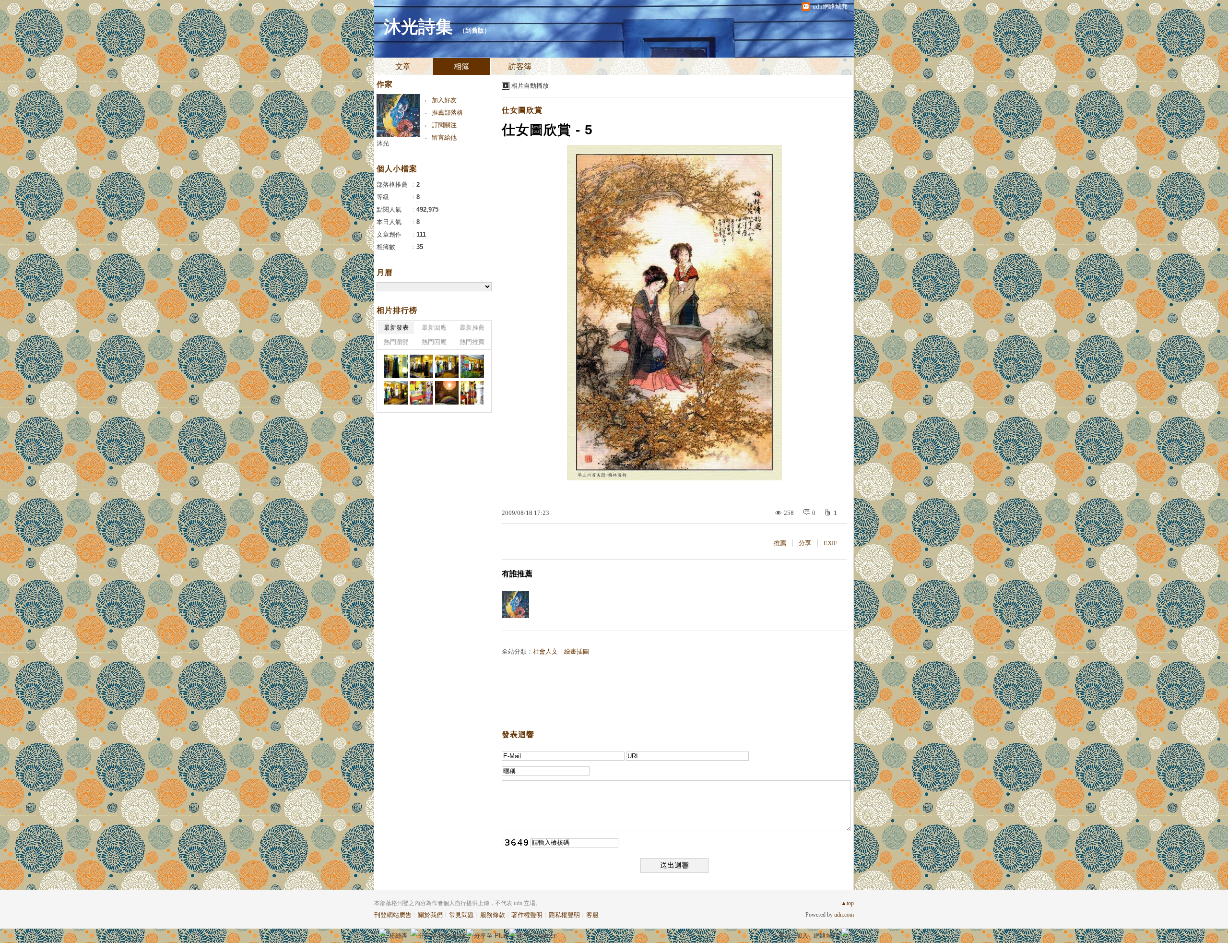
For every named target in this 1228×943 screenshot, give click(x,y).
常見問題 (461, 915)
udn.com (844, 914)
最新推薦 (472, 327)
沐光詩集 (418, 26)
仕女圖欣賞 (522, 110)
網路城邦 (826, 935)
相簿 (461, 66)
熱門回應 (434, 342)
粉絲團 (398, 935)
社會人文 (545, 651)
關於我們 (430, 915)
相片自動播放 (530, 85)
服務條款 (492, 915)
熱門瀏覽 (396, 342)
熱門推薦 (472, 342)
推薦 (780, 543)
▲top (847, 903)
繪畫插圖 (576, 651)
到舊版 (474, 30)
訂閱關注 (444, 125)
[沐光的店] (396, 366)
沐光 (383, 143)
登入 (785, 935)
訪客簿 (519, 66)
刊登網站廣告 (393, 915)
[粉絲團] (383, 932)
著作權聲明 (527, 915)
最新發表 (396, 327)
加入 (802, 935)
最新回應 (434, 327)
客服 (592, 915)
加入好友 (444, 100)
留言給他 (444, 137)
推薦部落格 (447, 112)
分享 (805, 543)
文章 (403, 66)
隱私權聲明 (564, 915)
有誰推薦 (517, 574)
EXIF (830, 543)
